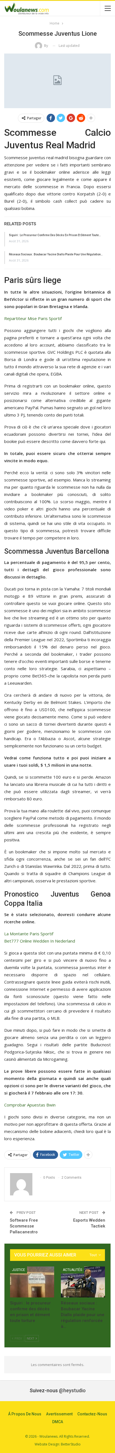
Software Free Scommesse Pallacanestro (24, 1226)
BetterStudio (71, 1444)
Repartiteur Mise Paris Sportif (33, 318)
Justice (18, 1270)
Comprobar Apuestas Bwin (30, 1105)
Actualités (72, 1270)
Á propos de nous (24, 1414)
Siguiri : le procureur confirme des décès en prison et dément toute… (55, 235)
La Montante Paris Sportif (28, 933)
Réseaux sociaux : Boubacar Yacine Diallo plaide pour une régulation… (56, 254)
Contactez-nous (92, 1414)
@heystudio (72, 1390)
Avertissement (59, 1414)
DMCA (57, 1422)
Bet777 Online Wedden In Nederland (39, 941)
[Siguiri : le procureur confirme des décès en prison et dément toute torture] (32, 1281)
